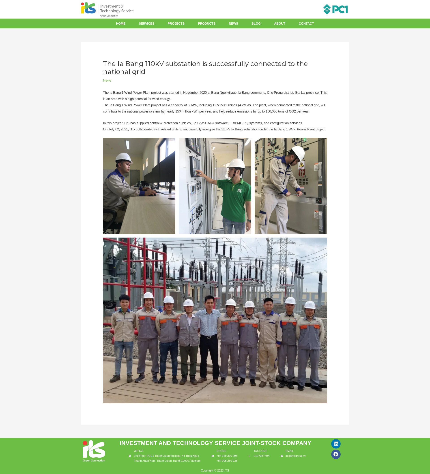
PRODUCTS (206, 23)
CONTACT (306, 23)
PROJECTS (176, 23)
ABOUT (279, 23)
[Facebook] (336, 454)
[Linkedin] (336, 443)
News (107, 80)
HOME (120, 23)
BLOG (256, 23)
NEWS (233, 23)
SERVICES (146, 23)
